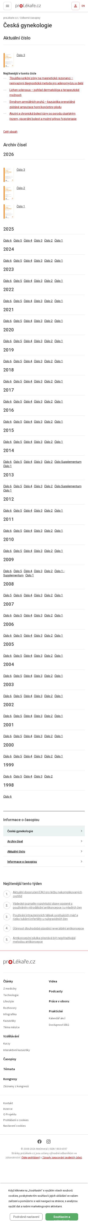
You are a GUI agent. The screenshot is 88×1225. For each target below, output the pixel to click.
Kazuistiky (9, 1021)
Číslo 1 (58, 240)
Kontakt (8, 1103)
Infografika (10, 1014)
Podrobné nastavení (26, 1216)
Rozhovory (10, 1008)
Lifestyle (8, 1002)
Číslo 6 (7, 240)
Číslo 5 (18, 240)
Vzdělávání (11, 1036)
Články (8, 981)
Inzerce (7, 1109)
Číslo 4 (28, 240)
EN (83, 6)
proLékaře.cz (21, 7)
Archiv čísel (15, 841)
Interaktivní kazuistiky (16, 1050)
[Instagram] (48, 1142)
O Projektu (9, 1115)
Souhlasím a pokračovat (61, 1218)
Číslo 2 (48, 240)
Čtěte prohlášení (30, 1157)
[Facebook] (39, 1142)
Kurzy (6, 1044)
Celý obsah (10, 131)
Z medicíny (10, 989)
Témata (9, 1069)
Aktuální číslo (16, 851)
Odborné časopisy (30, 17)
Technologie (11, 995)
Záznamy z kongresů (16, 1086)
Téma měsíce (11, 1027)
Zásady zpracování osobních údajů (62, 1157)
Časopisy (9, 1059)
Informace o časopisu (22, 861)
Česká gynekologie (20, 831)
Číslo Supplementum (67, 461)
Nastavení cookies (14, 1126)
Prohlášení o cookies (16, 1120)
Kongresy (10, 1079)
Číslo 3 (38, 240)
